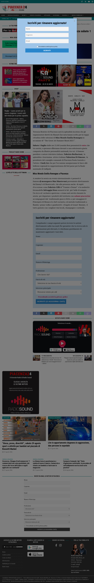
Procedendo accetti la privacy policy (48, 46)
